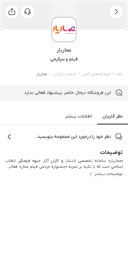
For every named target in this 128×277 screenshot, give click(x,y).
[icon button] (116, 11)
